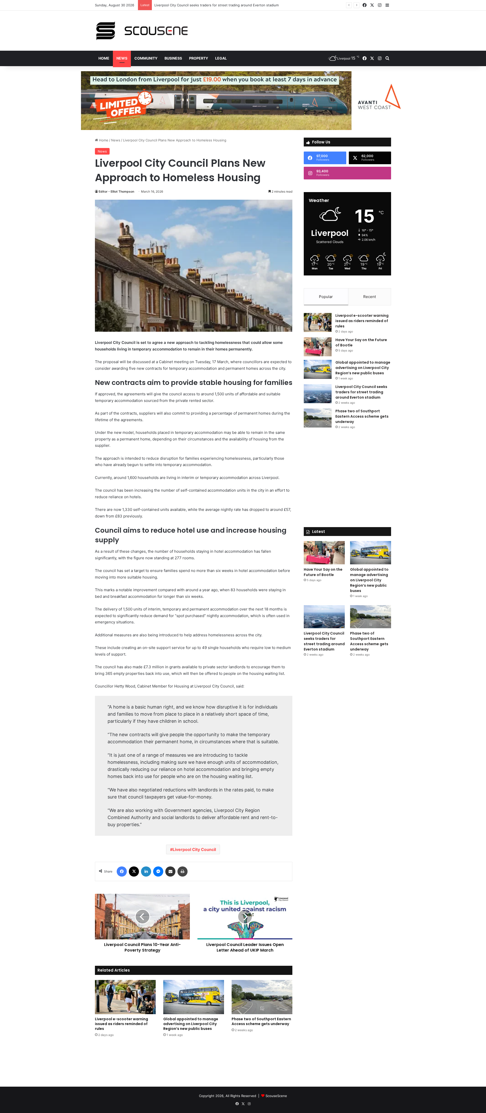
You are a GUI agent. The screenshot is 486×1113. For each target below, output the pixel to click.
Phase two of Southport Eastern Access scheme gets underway (261, 1021)
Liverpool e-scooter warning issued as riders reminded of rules (121, 1023)
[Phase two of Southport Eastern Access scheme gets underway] (262, 997)
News (121, 58)
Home (103, 58)
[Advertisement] (293, 27)
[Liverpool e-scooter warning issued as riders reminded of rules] (125, 997)
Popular (326, 296)
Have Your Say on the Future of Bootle (323, 572)
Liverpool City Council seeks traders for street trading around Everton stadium (216, 5)
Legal (221, 58)
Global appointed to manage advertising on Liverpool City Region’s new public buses (190, 1023)
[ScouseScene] (142, 31)
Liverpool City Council (194, 849)
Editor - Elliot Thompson (116, 191)
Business (173, 58)
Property (198, 58)
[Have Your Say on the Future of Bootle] (318, 346)
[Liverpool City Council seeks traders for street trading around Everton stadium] (318, 393)
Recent (369, 296)
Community (145, 58)
